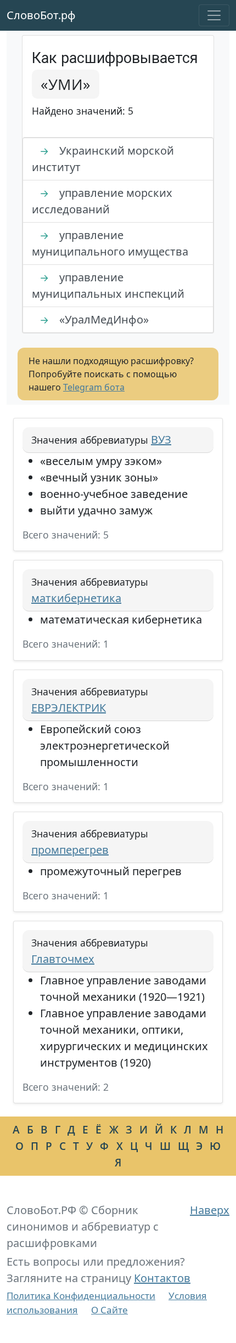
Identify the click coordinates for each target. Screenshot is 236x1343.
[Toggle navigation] (214, 15)
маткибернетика (76, 598)
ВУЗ (161, 439)
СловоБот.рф (41, 15)
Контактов (162, 1278)
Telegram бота (94, 387)
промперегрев (70, 849)
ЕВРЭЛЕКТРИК (68, 707)
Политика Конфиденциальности (81, 1295)
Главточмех (62, 958)
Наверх (209, 1210)
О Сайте (109, 1310)
